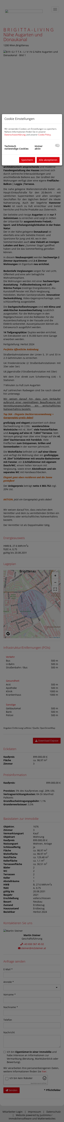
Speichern (27, 160)
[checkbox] (57, 145)
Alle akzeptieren (48, 160)
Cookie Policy (44, 134)
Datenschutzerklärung (15, 134)
